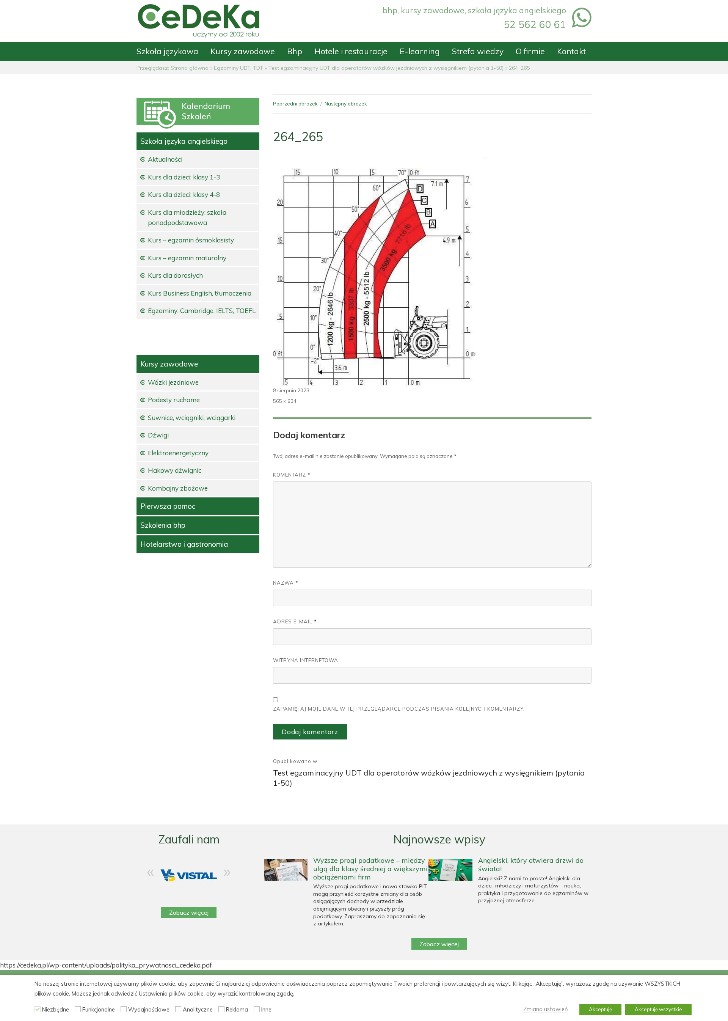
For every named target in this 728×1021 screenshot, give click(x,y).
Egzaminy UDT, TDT (238, 68)
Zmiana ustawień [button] (545, 1009)
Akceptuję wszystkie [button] (658, 1009)
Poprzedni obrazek (295, 104)
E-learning (420, 51)
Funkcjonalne (98, 1009)
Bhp (294, 51)
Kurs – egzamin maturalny (187, 258)
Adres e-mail (295, 621)
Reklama (237, 1009)
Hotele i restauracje (351, 51)
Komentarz (292, 475)
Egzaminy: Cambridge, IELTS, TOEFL (202, 311)
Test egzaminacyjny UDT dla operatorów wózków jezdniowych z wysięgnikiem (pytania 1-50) (386, 68)
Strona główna (190, 68)
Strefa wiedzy (478, 51)
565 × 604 (285, 401)
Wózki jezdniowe (173, 382)
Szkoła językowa (167, 51)
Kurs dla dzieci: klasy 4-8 (184, 194)
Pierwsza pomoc (167, 506)
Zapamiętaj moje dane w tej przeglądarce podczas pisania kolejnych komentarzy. (399, 709)
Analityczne (198, 1009)
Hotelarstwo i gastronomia (184, 544)
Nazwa (285, 583)
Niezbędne (55, 1009)
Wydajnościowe (148, 1009)
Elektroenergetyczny (178, 453)
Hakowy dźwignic (174, 470)
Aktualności (165, 159)
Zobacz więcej (189, 912)
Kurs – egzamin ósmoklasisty (191, 240)
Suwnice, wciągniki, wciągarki (191, 418)
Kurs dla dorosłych (175, 275)
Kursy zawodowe (242, 51)
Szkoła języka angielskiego (184, 141)
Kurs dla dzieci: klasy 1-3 (184, 177)
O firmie (530, 51)
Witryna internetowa (305, 660)
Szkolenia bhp (162, 525)
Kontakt (571, 51)
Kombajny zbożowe (178, 488)
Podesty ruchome (174, 400)
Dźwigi (158, 435)
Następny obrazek (346, 104)
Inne (266, 1009)
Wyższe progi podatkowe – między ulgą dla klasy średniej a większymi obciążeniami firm (370, 868)
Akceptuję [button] (600, 1009)
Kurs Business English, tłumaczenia (199, 293)
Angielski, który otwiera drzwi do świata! (531, 864)
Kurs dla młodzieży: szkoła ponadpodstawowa (187, 217)
